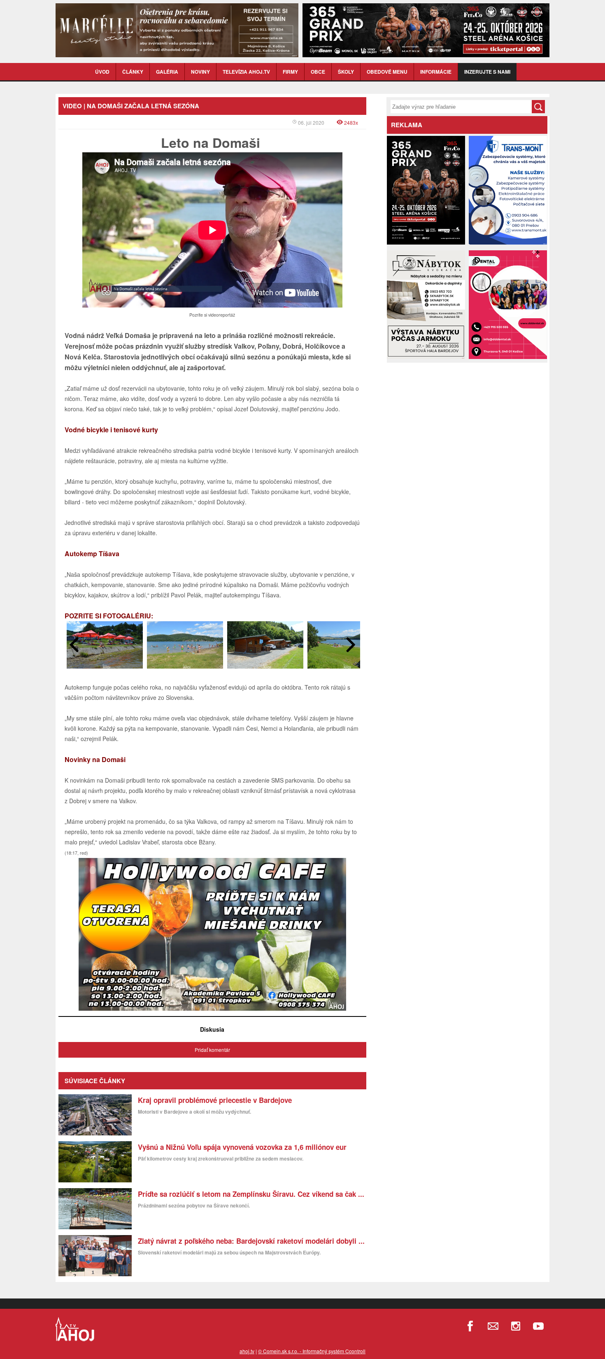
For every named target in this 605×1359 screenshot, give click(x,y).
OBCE (318, 71)
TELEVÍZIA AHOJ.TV (246, 71)
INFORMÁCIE (435, 71)
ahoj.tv (247, 1350)
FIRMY (290, 71)
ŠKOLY (346, 71)
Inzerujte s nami (487, 71)
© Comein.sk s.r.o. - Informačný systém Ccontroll (311, 1350)
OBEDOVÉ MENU (387, 71)
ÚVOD (102, 71)
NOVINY (200, 71)
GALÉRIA (167, 71)
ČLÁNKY (132, 71)
